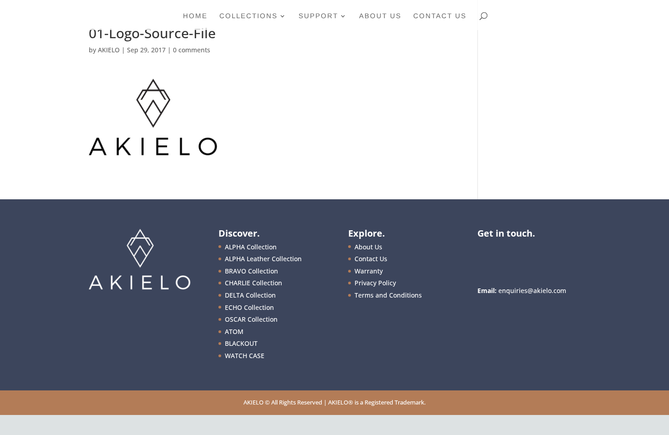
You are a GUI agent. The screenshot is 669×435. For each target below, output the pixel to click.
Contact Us (439, 16)
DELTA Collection (250, 295)
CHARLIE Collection (253, 282)
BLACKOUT (241, 343)
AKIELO (109, 50)
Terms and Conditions (388, 295)
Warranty (369, 271)
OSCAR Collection (251, 319)
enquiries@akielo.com (532, 290)
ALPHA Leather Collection (263, 258)
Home (195, 16)
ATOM (234, 331)
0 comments (191, 50)
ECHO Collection (249, 307)
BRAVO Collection (251, 271)
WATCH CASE (244, 355)
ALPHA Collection (251, 247)
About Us (380, 16)
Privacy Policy (375, 282)
